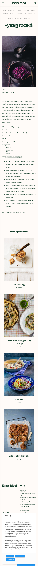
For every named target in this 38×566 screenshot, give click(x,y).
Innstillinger (11, 559)
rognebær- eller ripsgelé (13, 157)
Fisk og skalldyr (9, 10)
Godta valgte (20, 556)
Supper (5, 13)
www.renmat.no (24, 506)
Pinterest (23, 212)
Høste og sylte (30, 13)
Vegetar (26, 10)
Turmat (14, 16)
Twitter (9, 212)
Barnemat (18, 19)
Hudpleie (27, 19)
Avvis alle (10, 556)
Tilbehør (19, 13)
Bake (21, 16)
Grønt (12, 13)
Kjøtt (19, 10)
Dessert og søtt (30, 16)
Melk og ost (6, 16)
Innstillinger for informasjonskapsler (26, 564)
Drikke (10, 19)
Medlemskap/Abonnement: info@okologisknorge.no (28, 503)
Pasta (33, 10)
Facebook (16, 212)
